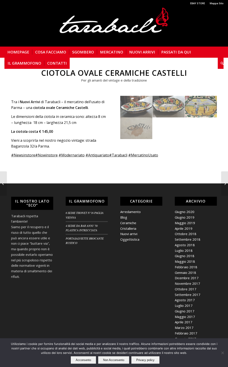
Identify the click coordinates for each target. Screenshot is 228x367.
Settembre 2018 (187, 239)
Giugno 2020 (184, 211)
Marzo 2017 (184, 327)
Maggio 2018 (185, 261)
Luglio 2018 (184, 250)
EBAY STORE (197, 3)
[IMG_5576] (169, 106)
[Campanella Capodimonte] (3, 183)
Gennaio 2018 (185, 272)
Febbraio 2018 (186, 267)
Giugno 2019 (184, 217)
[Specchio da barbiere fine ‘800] (224, 183)
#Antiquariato (97, 155)
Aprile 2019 (183, 228)
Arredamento (130, 211)
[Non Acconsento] (222, 353)
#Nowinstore (46, 155)
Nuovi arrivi (128, 234)
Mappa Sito (217, 3)
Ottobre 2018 (185, 234)
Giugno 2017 (184, 311)
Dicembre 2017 (187, 278)
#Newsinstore (23, 155)
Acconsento (83, 360)
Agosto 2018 (185, 245)
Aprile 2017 (183, 322)
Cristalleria (128, 228)
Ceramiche (128, 223)
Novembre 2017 (187, 283)
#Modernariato (72, 155)
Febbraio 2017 (186, 333)
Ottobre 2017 (185, 289)
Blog (123, 217)
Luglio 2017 (184, 305)
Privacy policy (145, 360)
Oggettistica (129, 239)
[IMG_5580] (136, 128)
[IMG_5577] (136, 106)
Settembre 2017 (187, 294)
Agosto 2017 (185, 300)
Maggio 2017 (185, 316)
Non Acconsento (113, 360)
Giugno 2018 (184, 256)
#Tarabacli (118, 155)
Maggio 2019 (185, 223)
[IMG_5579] (201, 106)
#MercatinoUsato (143, 155)
